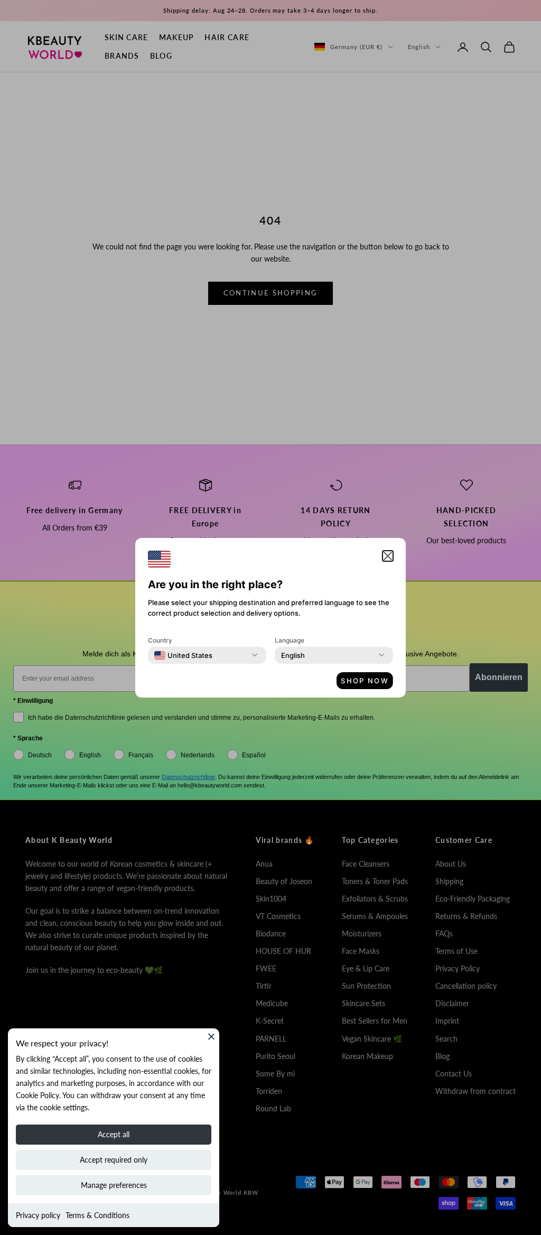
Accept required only (113, 1159)
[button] (388, 556)
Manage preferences (114, 1185)
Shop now (365, 680)
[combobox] (183, 655)
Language (289, 640)
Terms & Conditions (97, 1215)
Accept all (113, 1134)
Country (160, 640)
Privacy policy (38, 1215)
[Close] (211, 1036)
